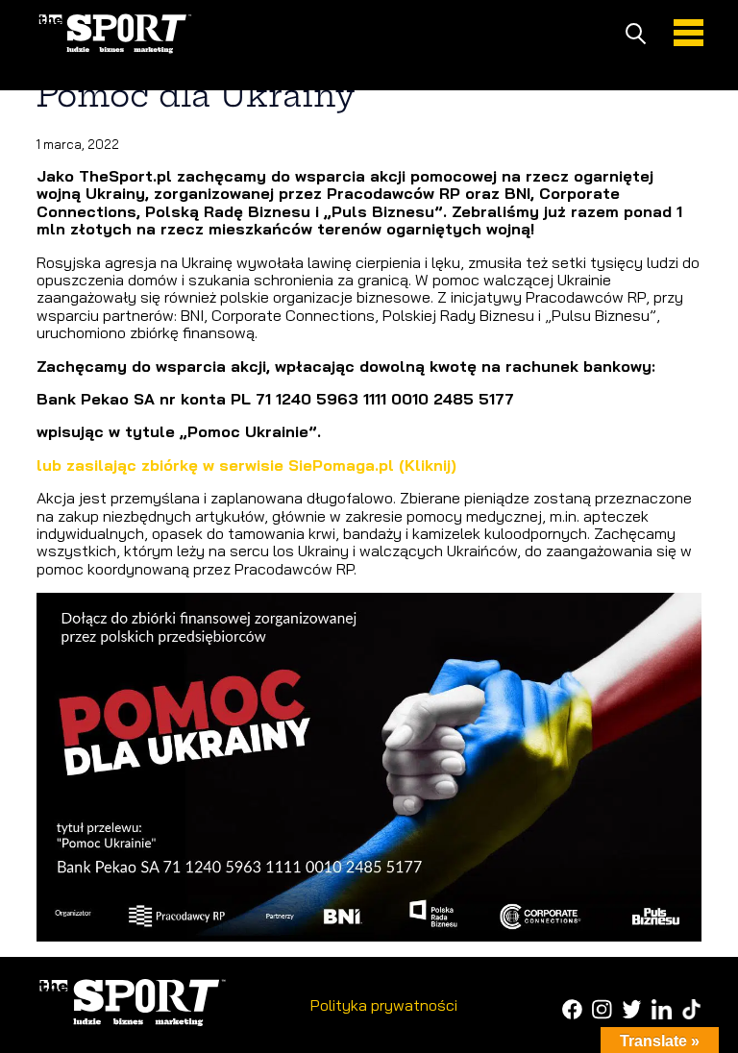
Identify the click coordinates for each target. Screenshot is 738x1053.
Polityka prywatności (383, 1005)
